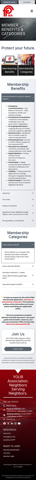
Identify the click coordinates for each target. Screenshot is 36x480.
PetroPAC (7, 433)
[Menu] (32, 11)
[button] (9, 2)
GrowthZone (27, 477)
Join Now (6, 453)
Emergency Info (9, 437)
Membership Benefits (11, 450)
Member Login (8, 456)
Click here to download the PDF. (18, 324)
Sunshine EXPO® (9, 440)
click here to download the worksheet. (17, 301)
